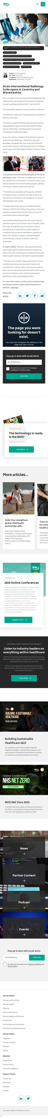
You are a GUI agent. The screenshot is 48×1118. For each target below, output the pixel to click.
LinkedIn (6, 1086)
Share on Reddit (42, 296)
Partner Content (9, 1042)
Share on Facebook (35, 296)
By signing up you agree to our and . (24, 369)
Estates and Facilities (11, 1000)
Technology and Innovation (13, 1024)
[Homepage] (6, 4)
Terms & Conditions (10, 1068)
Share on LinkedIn (20, 296)
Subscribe (7, 1082)
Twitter (6, 1090)
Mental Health (8, 1004)
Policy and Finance (10, 1012)
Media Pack (7, 1060)
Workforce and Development (14, 1028)
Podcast (6, 1046)
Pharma (6, 1008)
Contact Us (7, 1078)
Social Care (7, 1020)
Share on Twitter (27, 296)
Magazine (6, 1038)
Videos (5, 1050)
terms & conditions (34, 964)
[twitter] (28, 1098)
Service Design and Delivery (13, 1016)
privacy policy (25, 370)
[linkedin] (21, 1098)
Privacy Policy (8, 1064)
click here (14, 287)
